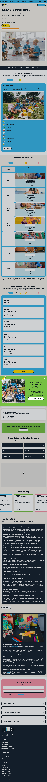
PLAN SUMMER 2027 (36, 398)
